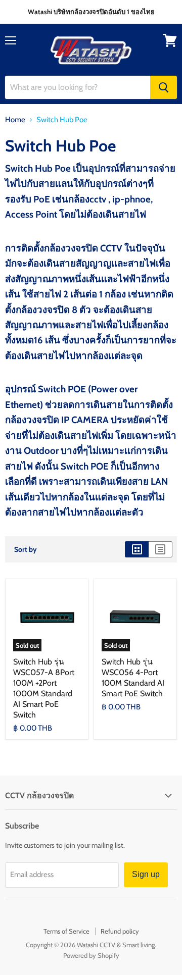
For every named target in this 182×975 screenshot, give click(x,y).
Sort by (25, 549)
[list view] (160, 549)
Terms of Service (66, 931)
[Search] (163, 87)
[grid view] (137, 549)
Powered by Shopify (91, 955)
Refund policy (120, 931)
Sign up (146, 874)
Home (15, 120)
